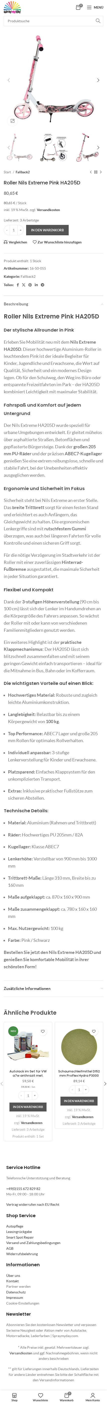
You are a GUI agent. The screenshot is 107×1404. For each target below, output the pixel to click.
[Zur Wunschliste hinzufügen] (42, 1031)
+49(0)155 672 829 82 (23, 1189)
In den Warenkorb (47, 230)
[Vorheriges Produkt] (90, 172)
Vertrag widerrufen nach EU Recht (32, 1204)
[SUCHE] (98, 21)
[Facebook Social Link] (17, 285)
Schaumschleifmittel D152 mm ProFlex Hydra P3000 (79, 1073)
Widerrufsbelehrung (22, 1254)
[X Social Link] (23, 285)
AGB (9, 1248)
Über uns (13, 1276)
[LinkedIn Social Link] (36, 285)
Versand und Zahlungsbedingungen (33, 1243)
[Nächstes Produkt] (100, 172)
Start (8, 172)
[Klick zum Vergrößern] (12, 121)
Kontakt (12, 1281)
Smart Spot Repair (20, 1237)
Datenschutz (16, 1292)
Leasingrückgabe (19, 1232)
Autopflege (14, 1226)
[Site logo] (12, 7)
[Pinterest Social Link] (30, 285)
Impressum (14, 1298)
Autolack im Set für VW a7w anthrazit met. (28, 1073)
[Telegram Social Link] (42, 285)
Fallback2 (23, 172)
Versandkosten (48, 210)
